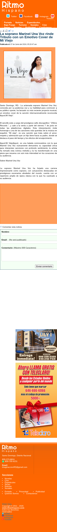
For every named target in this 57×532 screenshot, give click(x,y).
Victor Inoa (6, 504)
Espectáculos (33, 22)
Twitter (14, 16)
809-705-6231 (11, 461)
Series (7, 27)
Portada (8, 22)
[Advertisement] (28, 299)
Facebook (28, 16)
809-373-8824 (8, 459)
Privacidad (23, 491)
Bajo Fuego (9, 24)
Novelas (18, 27)
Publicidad (30, 27)
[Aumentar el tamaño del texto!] (3, 31)
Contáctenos (45, 27)
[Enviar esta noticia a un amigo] (9, 31)
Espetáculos (10, 482)
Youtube (50, 18)
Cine (44, 24)
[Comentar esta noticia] (13, 31)
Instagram (44, 16)
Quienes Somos (12, 493)
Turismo (23, 24)
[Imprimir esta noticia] (6, 31)
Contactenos (31, 493)
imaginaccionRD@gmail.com (14, 467)
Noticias (19, 22)
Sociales (34, 24)
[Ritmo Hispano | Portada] (13, 12)
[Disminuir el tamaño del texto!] (1, 31)
